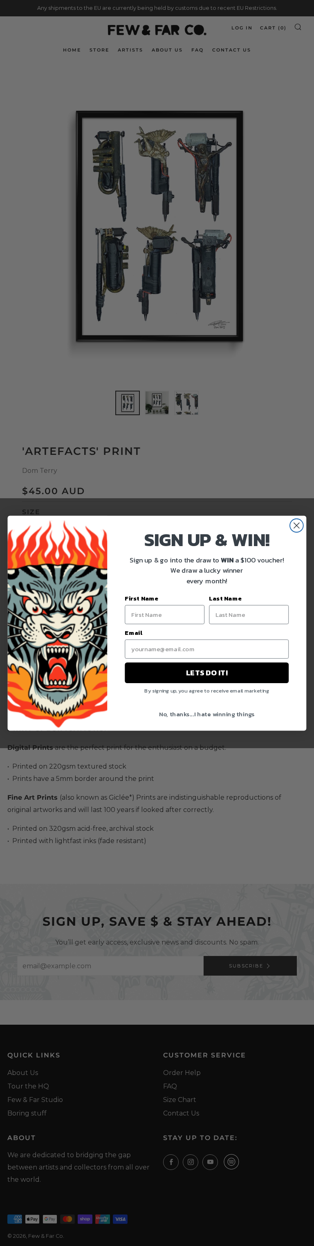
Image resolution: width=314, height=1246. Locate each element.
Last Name (225, 597)
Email (133, 632)
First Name (141, 597)
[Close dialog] (296, 525)
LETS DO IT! (206, 672)
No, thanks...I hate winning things (207, 713)
